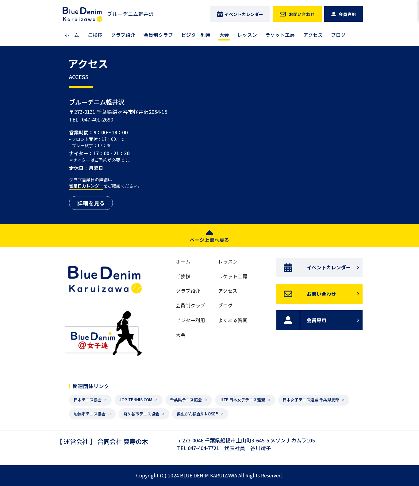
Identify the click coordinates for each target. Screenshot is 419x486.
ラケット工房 (280, 34)
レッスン (247, 34)
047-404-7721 (203, 448)
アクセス (313, 34)
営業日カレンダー (86, 186)
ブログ (338, 34)
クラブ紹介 (123, 34)
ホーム (71, 34)
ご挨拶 (95, 34)
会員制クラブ (158, 34)
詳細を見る (91, 203)
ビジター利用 (196, 34)
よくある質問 (233, 320)
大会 (224, 34)
